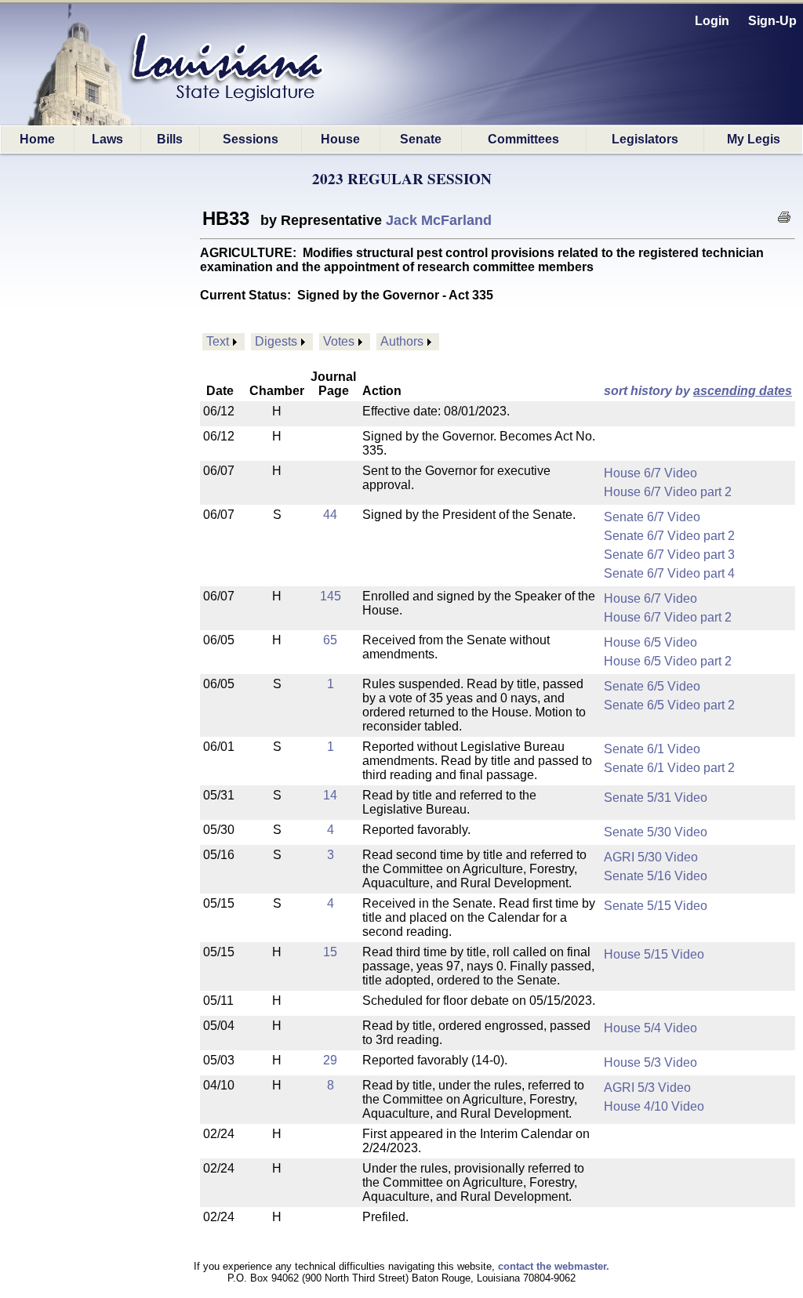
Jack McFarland (439, 220)
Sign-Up (772, 20)
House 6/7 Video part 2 (668, 492)
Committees (523, 139)
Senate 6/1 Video (652, 749)
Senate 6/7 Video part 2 (669, 535)
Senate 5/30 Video (655, 832)
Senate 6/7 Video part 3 (669, 554)
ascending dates (742, 390)
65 (330, 640)
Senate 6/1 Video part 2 (669, 767)
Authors (401, 341)
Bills (170, 139)
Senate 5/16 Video (655, 876)
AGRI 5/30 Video (651, 857)
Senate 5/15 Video (655, 905)
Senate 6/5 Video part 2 (669, 705)
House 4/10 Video (654, 1106)
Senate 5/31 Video (655, 797)
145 (330, 596)
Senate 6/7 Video (652, 517)
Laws (107, 139)
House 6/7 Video (650, 473)
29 (330, 1060)
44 (330, 514)
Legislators (645, 139)
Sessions (250, 139)
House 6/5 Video (650, 642)
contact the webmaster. (553, 1266)
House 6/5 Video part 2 (668, 661)
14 (330, 795)
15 (330, 952)
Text (217, 341)
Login (712, 20)
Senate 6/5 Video (652, 686)
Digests (276, 341)
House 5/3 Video (650, 1062)
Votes (338, 341)
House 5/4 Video (650, 1028)
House (340, 139)
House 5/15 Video (654, 954)
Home (37, 139)
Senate (420, 139)
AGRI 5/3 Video (647, 1087)
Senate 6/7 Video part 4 (669, 573)
